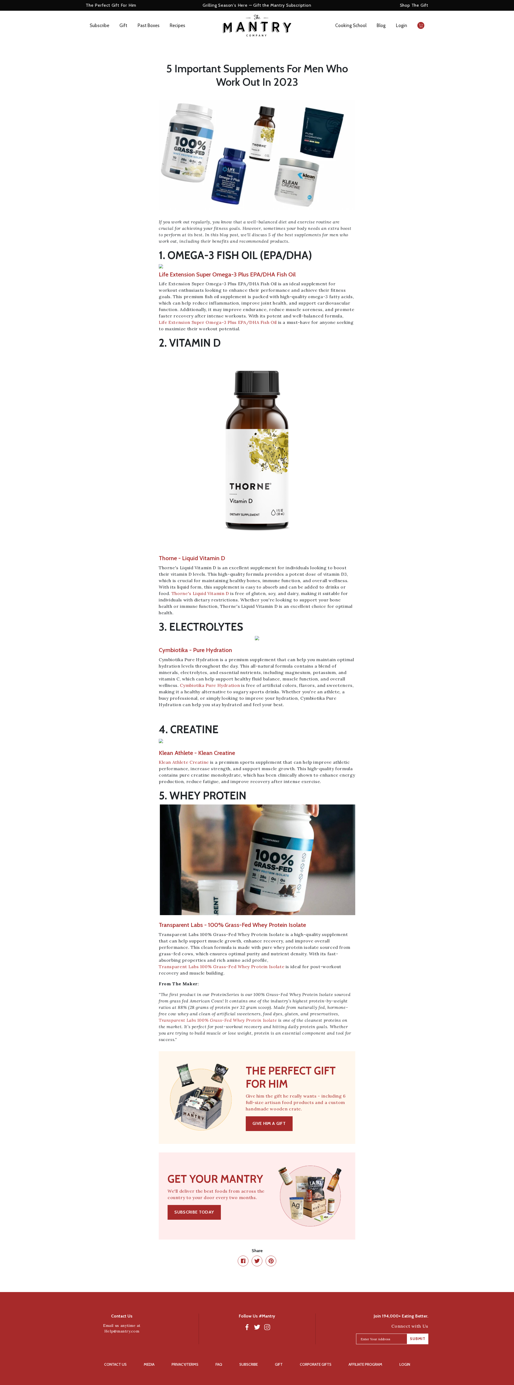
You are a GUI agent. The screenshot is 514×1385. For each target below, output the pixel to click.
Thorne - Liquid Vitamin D (192, 558)
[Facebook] (247, 1327)
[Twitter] (257, 1327)
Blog (381, 25)
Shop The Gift (414, 5)
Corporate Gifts (315, 1364)
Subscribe (99, 25)
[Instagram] (267, 1327)
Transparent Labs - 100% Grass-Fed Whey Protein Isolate (232, 925)
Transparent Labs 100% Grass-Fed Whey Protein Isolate (221, 966)
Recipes (177, 25)
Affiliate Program (365, 1364)
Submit (417, 1338)
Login (401, 25)
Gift (123, 25)
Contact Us (115, 1364)
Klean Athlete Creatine (184, 762)
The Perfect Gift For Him (111, 5)
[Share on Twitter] (257, 1261)
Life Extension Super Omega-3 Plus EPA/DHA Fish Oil (218, 322)
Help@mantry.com (121, 1331)
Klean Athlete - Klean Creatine (197, 753)
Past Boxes (149, 25)
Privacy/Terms (185, 1364)
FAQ (219, 1364)
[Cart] (420, 25)
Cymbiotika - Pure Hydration (195, 650)
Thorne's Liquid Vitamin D (200, 593)
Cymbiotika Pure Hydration (210, 685)
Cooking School (350, 25)
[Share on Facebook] (243, 1261)
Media (149, 1364)
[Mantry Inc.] (257, 25)
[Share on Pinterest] (271, 1261)
